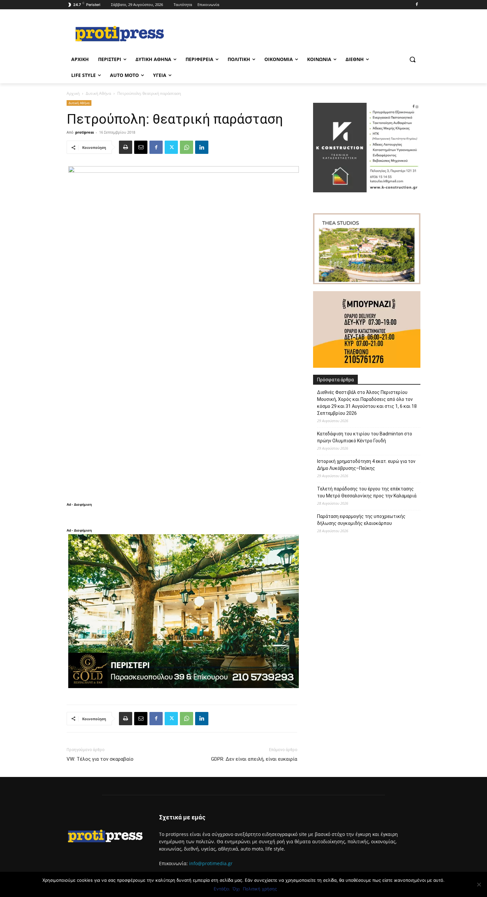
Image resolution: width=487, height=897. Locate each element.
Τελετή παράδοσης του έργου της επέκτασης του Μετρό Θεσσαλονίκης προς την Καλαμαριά (366, 492)
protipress (84, 132)
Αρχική (73, 93)
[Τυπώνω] (125, 147)
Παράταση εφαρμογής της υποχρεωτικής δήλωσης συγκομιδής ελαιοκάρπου (361, 520)
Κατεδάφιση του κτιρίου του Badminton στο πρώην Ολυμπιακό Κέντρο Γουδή (364, 437)
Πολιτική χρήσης (260, 888)
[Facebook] (416, 5)
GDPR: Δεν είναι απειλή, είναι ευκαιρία (254, 759)
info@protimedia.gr (211, 863)
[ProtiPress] (120, 33)
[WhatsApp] (186, 147)
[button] (412, 59)
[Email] (140, 147)
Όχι (236, 888)
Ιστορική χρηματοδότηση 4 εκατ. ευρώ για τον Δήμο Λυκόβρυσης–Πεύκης (366, 465)
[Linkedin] (201, 147)
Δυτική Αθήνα (98, 93)
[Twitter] (171, 147)
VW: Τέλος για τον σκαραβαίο (100, 759)
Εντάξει (221, 888)
